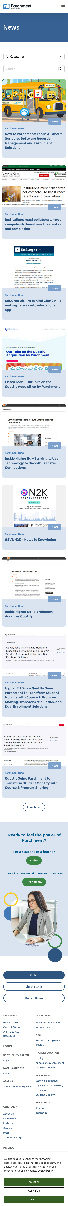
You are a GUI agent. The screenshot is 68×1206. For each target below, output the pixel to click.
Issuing (40, 1058)
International (43, 1027)
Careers (7, 1127)
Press (6, 1132)
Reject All (34, 1199)
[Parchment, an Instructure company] (17, 6)
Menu (63, 6)
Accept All (34, 1181)
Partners (8, 1123)
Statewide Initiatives (47, 1080)
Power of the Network (48, 1022)
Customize (34, 1190)
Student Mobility (45, 1067)
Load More (34, 807)
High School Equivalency (49, 1085)
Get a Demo (34, 882)
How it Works (10, 1022)
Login (6, 1060)
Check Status (34, 986)
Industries (41, 1112)
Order (34, 860)
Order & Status (11, 1027)
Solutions (41, 1108)
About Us (8, 1113)
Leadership (9, 1118)
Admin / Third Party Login (17, 1086)
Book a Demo (34, 998)
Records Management (48, 1040)
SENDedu (41, 1045)
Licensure (41, 1090)
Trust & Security (12, 1137)
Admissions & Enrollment (50, 1062)
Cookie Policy (45, 1170)
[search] (34, 68)
